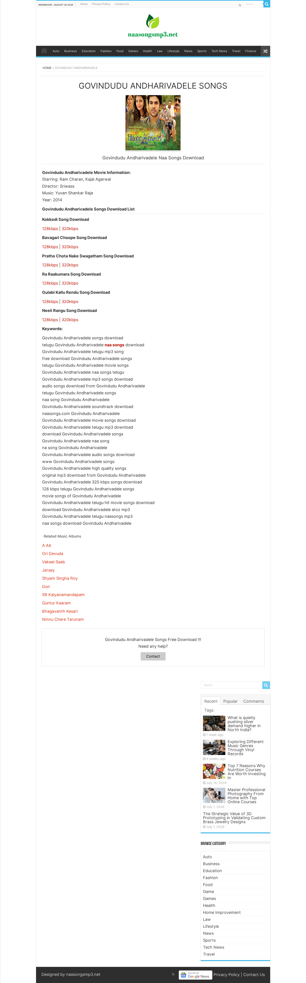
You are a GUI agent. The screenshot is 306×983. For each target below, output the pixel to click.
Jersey (48, 570)
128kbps (50, 228)
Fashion (106, 51)
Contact (153, 656)
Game (208, 891)
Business (70, 51)
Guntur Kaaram (56, 603)
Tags (208, 710)
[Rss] (240, 5)
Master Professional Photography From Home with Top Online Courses (246, 795)
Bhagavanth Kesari (60, 611)
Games (133, 51)
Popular (230, 701)
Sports (202, 51)
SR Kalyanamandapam (63, 594)
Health (147, 51)
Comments (253, 701)
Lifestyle (173, 51)
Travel (236, 51)
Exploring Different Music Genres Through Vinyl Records (246, 747)
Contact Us (122, 4)
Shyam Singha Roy (60, 578)
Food (119, 51)
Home (84, 4)
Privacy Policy (101, 4)
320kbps (70, 228)
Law (160, 51)
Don (46, 586)
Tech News (219, 51)
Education (89, 51)
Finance (250, 51)
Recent (211, 701)
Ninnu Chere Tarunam (63, 619)
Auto (56, 51)
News (188, 51)
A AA (46, 545)
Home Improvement (222, 912)
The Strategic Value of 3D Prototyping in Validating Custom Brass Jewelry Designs (234, 817)
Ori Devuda (52, 553)
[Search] (266, 4)
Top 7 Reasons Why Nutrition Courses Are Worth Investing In (247, 771)
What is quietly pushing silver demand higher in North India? (244, 723)
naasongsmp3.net (83, 974)
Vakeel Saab (53, 562)
